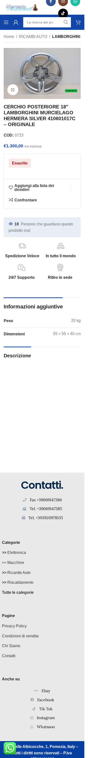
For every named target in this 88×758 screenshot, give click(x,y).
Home (9, 37)
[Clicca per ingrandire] (12, 89)
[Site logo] (22, 7)
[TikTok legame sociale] (63, 13)
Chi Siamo (11, 646)
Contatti (8, 656)
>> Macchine (13, 562)
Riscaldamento (17, 582)
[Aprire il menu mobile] (6, 22)
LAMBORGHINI (66, 37)
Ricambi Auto (16, 573)
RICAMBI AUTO (33, 37)
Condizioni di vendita (20, 636)
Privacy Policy (14, 626)
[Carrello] (78, 22)
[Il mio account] (16, 22)
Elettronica (14, 552)
